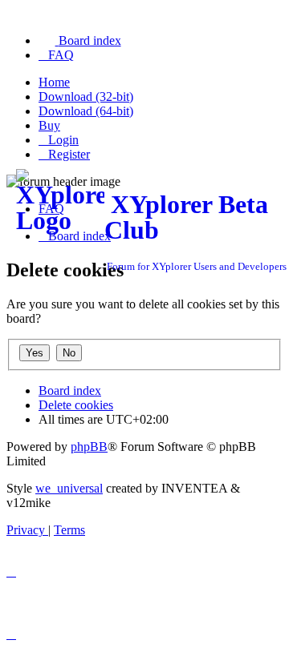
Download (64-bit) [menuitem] (86, 111)
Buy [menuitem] (49, 125)
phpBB (89, 446)
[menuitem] (80, 40)
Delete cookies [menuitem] (76, 405)
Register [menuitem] (69, 154)
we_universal (69, 488)
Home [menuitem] (54, 82)
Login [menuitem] (63, 140)
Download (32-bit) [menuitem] (86, 96)
